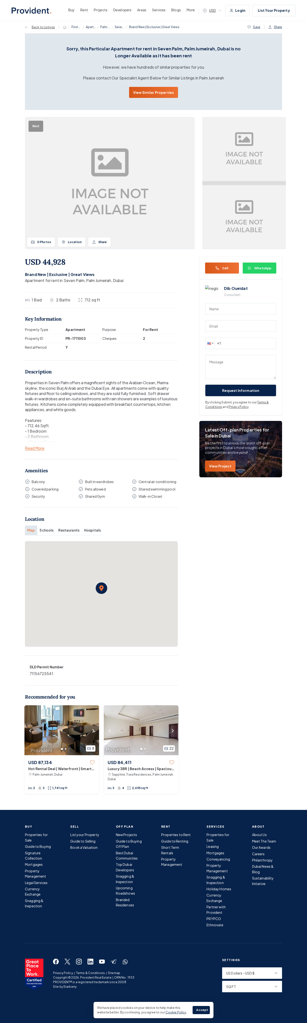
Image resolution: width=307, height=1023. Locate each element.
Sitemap (114, 973)
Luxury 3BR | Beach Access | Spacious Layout (140, 768)
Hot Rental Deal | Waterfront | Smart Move (60, 768)
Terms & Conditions (90, 973)
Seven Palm (119, 27)
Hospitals (92, 530)
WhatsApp (262, 268)
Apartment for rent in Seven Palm (54, 280)
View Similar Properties (153, 92)
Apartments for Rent (90, 27)
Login (240, 10)
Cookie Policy (175, 1012)
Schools (46, 530)
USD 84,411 (119, 762)
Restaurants (68, 530)
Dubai (118, 280)
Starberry (70, 986)
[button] (101, 588)
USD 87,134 (40, 762)
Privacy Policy (239, 407)
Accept (202, 1010)
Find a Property (76, 27)
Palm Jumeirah (105, 27)
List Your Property (274, 10)
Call (225, 268)
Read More (34, 448)
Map (31, 530)
